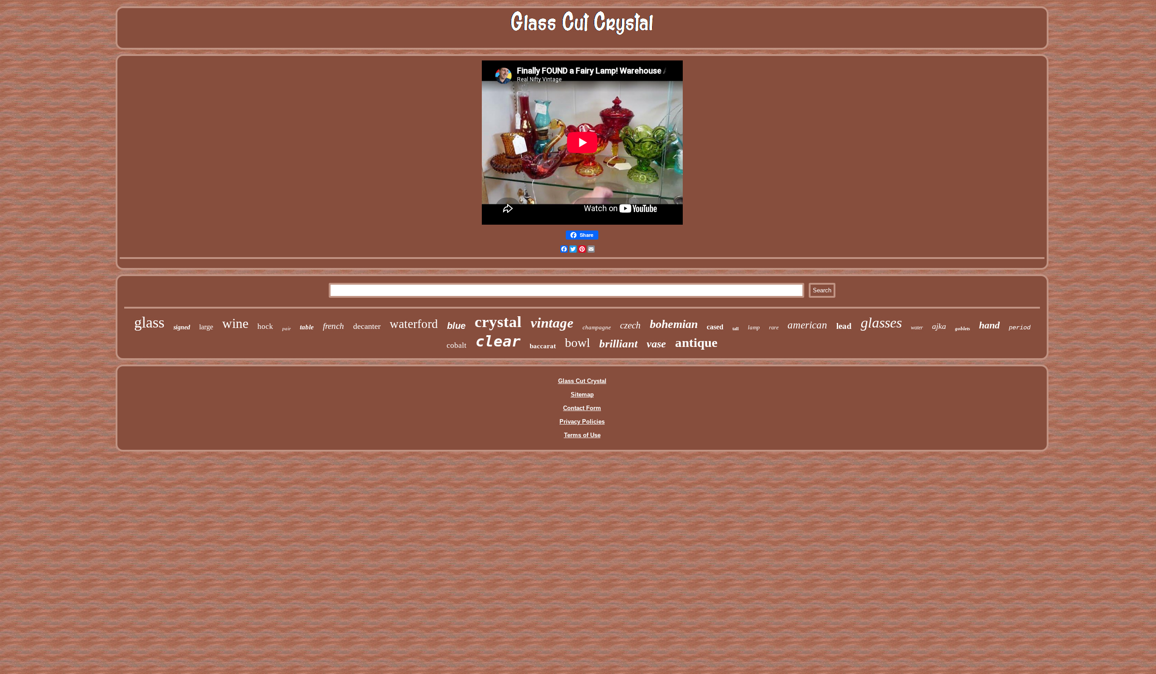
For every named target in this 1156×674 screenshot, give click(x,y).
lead (844, 326)
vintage (552, 323)
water (917, 327)
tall (735, 328)
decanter (367, 326)
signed (181, 327)
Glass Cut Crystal (582, 381)
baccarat (543, 346)
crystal (498, 322)
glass (149, 322)
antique (696, 342)
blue (456, 326)
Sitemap (582, 394)
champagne (597, 327)
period (1019, 327)
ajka (939, 326)
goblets (962, 328)
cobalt (456, 345)
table (307, 327)
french (333, 326)
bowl (577, 343)
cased (715, 327)
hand (989, 325)
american (807, 325)
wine (235, 323)
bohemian (674, 324)
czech (630, 325)
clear (498, 341)
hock (265, 326)
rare (773, 327)
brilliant (618, 343)
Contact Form (582, 408)
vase (656, 344)
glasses (881, 322)
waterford (414, 324)
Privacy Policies (582, 421)
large (206, 327)
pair (286, 328)
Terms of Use (582, 435)
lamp (754, 327)
